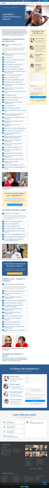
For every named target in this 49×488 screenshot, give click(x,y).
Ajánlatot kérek (38, 97)
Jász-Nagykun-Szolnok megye (18, 478)
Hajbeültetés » (19, 3)
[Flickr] (39, 468)
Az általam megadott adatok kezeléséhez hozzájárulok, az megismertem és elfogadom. (36, 93)
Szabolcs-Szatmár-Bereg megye (29, 479)
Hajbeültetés (27, 462)
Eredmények (11, 3)
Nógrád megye (38, 478)
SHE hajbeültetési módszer (40, 459)
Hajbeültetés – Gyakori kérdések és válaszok (11, 7)
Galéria (24, 3)
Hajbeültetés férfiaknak (39, 462)
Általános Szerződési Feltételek (40, 100)
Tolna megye (38, 479)
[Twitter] (31, 468)
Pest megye (4, 479)
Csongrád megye (5, 477)
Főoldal (3, 7)
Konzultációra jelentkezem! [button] (15, 204)
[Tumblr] (41, 468)
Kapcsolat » (46, 3)
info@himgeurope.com (27, 0)
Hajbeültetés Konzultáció (40, 463)
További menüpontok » (39, 3)
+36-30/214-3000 (19, 0)
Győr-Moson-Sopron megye (29, 477)
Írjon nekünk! (45, 0)
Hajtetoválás (32, 3)
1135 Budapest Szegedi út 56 (11, 0)
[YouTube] (33, 468)
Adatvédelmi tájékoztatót (38, 93)
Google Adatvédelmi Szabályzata (39, 403)
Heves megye (5, 478)
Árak (15, 3)
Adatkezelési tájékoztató (29, 458)
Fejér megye (15, 477)
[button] (15, 45)
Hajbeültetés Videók (28, 463)
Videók (27, 3)
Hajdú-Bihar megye (38, 477)
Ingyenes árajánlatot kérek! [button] (15, 273)
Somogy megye (16, 479)
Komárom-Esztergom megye (29, 478)
